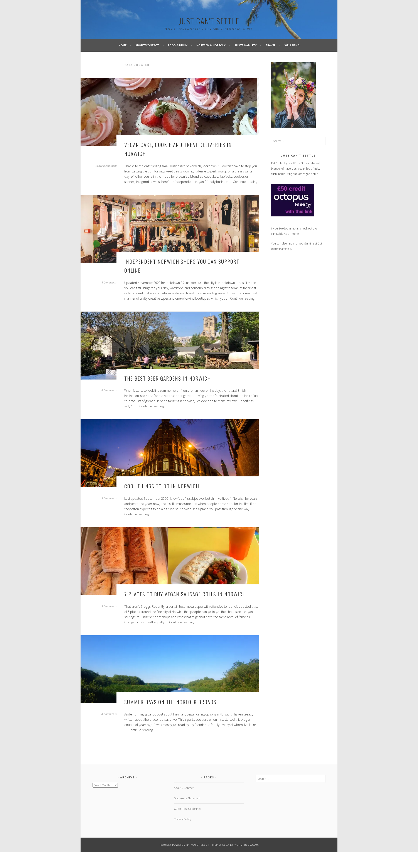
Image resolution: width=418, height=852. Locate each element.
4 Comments (109, 714)
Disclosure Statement (187, 798)
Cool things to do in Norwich (161, 486)
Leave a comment (106, 165)
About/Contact (147, 45)
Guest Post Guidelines (187, 809)
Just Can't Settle (209, 21)
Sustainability (245, 45)
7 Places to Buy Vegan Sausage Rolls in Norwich (185, 594)
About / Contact (184, 788)
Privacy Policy (182, 819)
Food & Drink (177, 45)
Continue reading (245, 181)
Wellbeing (292, 45)
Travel (270, 45)
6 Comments (109, 282)
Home (122, 45)
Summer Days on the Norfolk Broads (170, 702)
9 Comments (109, 498)
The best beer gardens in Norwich (167, 378)
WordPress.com (246, 844)
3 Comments (109, 606)
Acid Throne (291, 234)
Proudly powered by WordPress (183, 844)
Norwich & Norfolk (211, 45)
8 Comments (109, 390)
